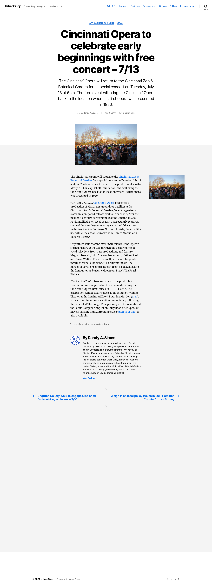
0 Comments (128, 113)
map (134, 296)
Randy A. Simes (90, 113)
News (120, 23)
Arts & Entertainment (117, 6)
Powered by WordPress (68, 579)
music (98, 324)
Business (135, 6)
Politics (173, 6)
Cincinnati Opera (103, 203)
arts (75, 324)
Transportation (187, 6)
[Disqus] (106, 449)
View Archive (90, 378)
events (91, 324)
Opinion (163, 6)
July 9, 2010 (110, 113)
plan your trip (126, 312)
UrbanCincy (13, 6)
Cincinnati (82, 324)
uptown (105, 324)
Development (149, 6)
